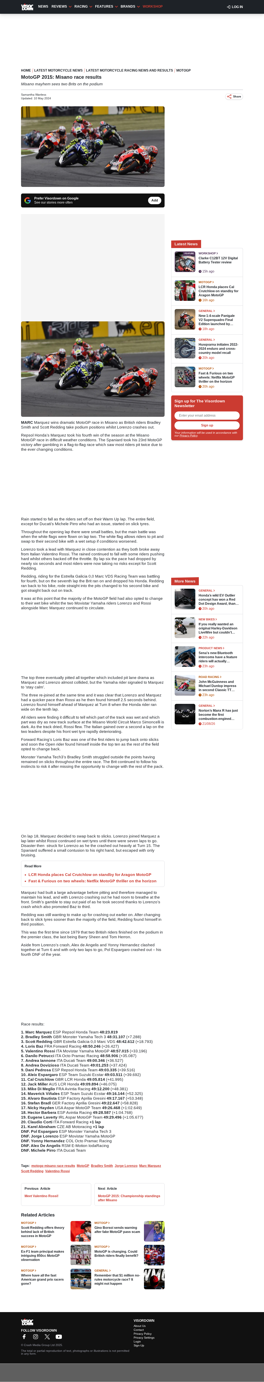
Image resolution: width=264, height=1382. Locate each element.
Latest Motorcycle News (58, 70)
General (101, 1270)
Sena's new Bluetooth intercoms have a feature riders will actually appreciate (218, 657)
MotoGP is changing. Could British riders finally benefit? (116, 1253)
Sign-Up (139, 1345)
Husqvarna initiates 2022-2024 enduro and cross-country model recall (218, 348)
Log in (237, 7)
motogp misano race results (53, 1166)
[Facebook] (25, 1338)
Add (154, 200)
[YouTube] (60, 1338)
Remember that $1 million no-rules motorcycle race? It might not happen (117, 1279)
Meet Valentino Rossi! (41, 1196)
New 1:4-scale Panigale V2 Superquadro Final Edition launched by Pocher (217, 320)
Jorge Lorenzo (126, 1166)
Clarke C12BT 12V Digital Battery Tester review (218, 260)
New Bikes (207, 619)
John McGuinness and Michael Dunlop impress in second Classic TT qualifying (217, 686)
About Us (140, 1325)
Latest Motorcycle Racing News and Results (129, 70)
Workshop (153, 6)
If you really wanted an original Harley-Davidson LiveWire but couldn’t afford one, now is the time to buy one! (218, 628)
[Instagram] (37, 1338)
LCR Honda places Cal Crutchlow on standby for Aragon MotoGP (89, 874)
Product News (210, 648)
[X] (48, 1338)
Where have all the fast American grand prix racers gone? (42, 1279)
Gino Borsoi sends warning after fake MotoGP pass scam (117, 1230)
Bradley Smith (102, 1166)
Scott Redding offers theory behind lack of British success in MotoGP (42, 1232)
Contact (139, 1329)
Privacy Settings (144, 1337)
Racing (81, 6)
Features (104, 6)
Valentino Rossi (57, 1171)
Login (137, 1341)
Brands (128, 6)
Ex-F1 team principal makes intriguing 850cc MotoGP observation (42, 1256)
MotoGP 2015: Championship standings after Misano (129, 1198)
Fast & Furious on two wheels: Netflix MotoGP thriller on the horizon (92, 881)
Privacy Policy (188, 435)
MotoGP (183, 70)
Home (26, 70)
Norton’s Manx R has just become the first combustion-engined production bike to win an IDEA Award (218, 715)
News (43, 6)
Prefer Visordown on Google (56, 198)
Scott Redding (32, 1171)
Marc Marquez (150, 1166)
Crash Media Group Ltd (39, 1345)
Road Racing (209, 677)
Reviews (59, 6)
